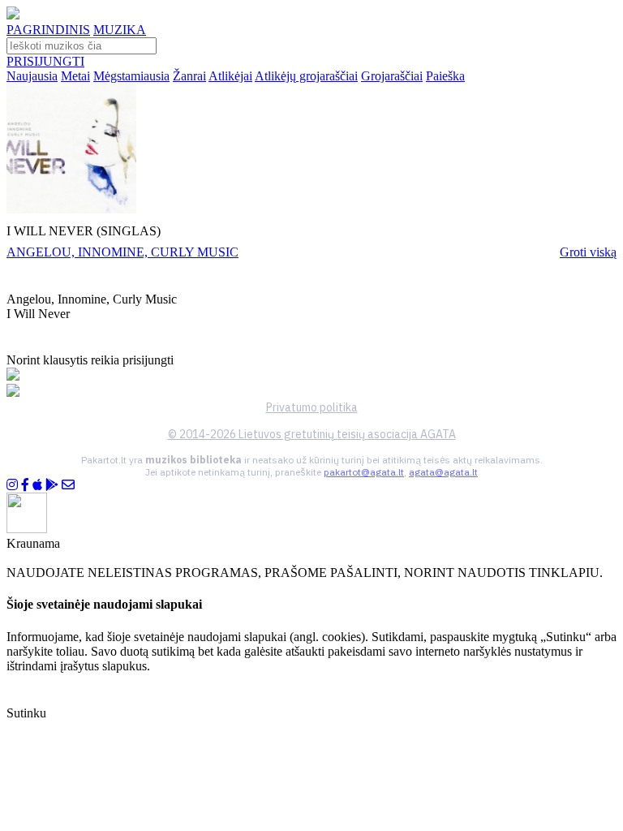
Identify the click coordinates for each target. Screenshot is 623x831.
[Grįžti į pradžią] (12, 15)
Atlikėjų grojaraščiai (306, 76)
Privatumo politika (312, 407)
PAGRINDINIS (48, 30)
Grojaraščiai (392, 76)
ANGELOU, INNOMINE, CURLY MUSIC (122, 252)
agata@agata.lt (443, 472)
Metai (75, 76)
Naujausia (32, 76)
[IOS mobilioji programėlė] (37, 485)
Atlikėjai (230, 76)
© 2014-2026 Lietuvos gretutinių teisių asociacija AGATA (312, 434)
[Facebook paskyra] (25, 485)
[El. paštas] (68, 485)
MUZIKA (119, 30)
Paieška (445, 76)
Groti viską (588, 252)
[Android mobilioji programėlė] (51, 485)
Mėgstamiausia (131, 76)
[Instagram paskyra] (12, 485)
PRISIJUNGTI (45, 61)
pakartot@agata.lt (364, 472)
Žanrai (189, 76)
